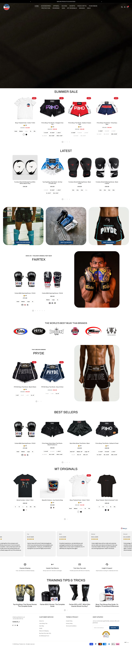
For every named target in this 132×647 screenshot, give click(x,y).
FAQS (40, 628)
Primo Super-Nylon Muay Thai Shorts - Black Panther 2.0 (52, 444)
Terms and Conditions (71, 625)
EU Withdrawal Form (44, 635)
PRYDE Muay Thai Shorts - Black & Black (25, 387)
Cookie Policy (69, 621)
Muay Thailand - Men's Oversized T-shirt (107, 500)
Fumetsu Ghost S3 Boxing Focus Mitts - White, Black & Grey (25, 182)
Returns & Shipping (44, 630)
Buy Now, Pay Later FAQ (45, 633)
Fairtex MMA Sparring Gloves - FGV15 (25, 293)
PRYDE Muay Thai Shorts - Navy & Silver (52, 387)
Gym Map (41, 625)
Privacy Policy (69, 623)
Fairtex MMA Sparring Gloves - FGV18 (52, 293)
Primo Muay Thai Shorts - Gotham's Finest (106, 443)
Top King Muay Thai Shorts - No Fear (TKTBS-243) (52, 182)
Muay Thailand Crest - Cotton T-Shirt (25, 122)
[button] (106, 634)
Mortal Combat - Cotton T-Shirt (25, 500)
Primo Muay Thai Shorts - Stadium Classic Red (79, 123)
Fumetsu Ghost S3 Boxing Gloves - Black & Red (80, 182)
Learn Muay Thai (43, 623)
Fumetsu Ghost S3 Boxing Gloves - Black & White (107, 182)
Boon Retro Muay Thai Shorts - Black (80, 443)
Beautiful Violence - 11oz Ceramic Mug (52, 500)
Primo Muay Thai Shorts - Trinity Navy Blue (107, 123)
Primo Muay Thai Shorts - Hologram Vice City (52, 123)
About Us (41, 621)
